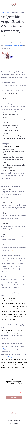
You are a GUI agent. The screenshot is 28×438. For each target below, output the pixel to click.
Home (2, 12)
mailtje (3, 349)
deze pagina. (12, 357)
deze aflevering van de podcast (13, 45)
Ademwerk (7, 12)
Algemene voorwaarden (14, 420)
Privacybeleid (14, 423)
